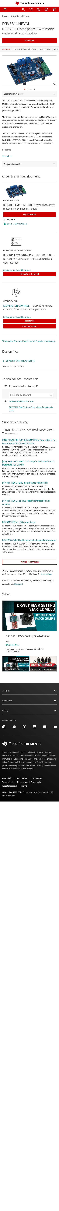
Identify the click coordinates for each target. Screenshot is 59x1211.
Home (4, 16)
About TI (6, 691)
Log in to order (29, 214)
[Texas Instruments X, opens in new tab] (24, 728)
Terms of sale (7, 782)
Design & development (20, 16)
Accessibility (7, 778)
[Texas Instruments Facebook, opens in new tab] (14, 728)
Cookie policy (21, 778)
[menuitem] (23, 9)
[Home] (29, 3)
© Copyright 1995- (12, 792)
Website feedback (9, 786)
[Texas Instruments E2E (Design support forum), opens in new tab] (45, 728)
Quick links (7, 701)
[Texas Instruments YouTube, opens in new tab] (55, 728)
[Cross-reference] (31, 9)
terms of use (46, 574)
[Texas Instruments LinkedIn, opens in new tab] (34, 728)
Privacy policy (36, 778)
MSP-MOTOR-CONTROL (16, 305)
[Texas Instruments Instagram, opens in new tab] (3, 728)
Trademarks (36, 782)
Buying (5, 710)
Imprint (24, 786)
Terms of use (22, 782)
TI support (18, 584)
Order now (29, 40)
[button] (5, 9)
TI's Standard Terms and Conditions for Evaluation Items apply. (28, 341)
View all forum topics (29, 562)
